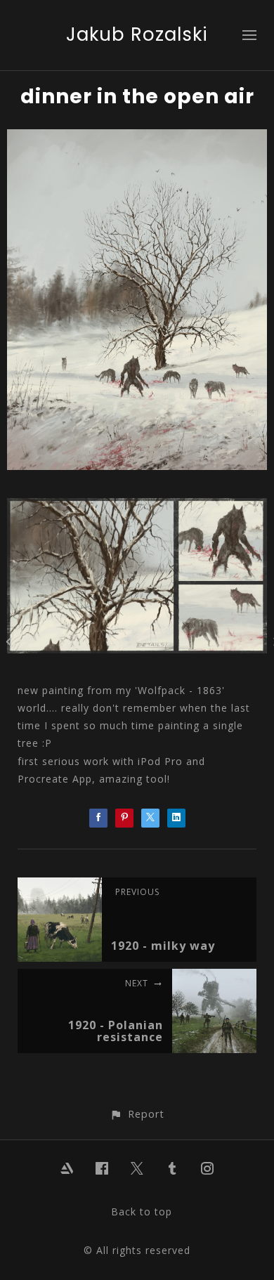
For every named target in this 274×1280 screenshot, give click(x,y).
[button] (136, 1113)
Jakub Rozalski (137, 34)
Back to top (141, 1211)
